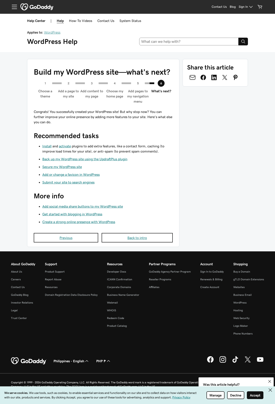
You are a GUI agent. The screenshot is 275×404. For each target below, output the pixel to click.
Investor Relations (22, 302)
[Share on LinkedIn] (214, 77)
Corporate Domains (119, 287)
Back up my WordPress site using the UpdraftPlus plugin (84, 159)
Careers (16, 279)
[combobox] (189, 41)
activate (65, 146)
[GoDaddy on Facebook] (210, 362)
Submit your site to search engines (68, 182)
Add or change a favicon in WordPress (71, 174)
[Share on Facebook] (203, 77)
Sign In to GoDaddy (212, 271)
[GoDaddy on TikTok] (235, 362)
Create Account (209, 287)
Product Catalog (117, 325)
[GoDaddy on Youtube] (260, 362)
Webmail (112, 302)
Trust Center (19, 318)
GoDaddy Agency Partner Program (170, 271)
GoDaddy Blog (19, 294)
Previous (66, 237)
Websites (239, 287)
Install (47, 146)
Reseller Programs (160, 279)
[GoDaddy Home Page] (29, 361)
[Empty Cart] (260, 7)
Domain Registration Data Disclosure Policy (71, 294)
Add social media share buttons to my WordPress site (82, 206)
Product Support (55, 271)
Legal (14, 310)
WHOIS (111, 310)
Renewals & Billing (211, 279)
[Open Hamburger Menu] (12, 7)
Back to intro (137, 237)
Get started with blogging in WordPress (72, 214)
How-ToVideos (80, 20)
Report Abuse (53, 279)
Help (60, 20)
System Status (130, 20)
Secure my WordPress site (62, 166)
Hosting (238, 310)
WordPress (52, 32)
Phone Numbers (243, 333)
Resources (51, 287)
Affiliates (154, 287)
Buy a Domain (241, 271)
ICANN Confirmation (119, 279)
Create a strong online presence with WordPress (78, 222)
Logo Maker (240, 325)
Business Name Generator (123, 294)
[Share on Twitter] (224, 77)
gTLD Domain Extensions (248, 279)
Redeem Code (115, 318)
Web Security (241, 318)
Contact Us (105, 20)
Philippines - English (68, 361)
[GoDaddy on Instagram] (223, 362)
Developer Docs (116, 271)
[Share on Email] (192, 77)
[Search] (243, 41)
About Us (16, 271)
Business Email (242, 294)
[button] (269, 381)
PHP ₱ (101, 361)
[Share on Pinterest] (235, 77)
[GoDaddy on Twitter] (248, 362)
